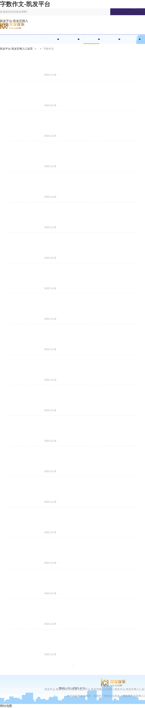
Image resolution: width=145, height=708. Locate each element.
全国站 (51, 39)
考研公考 (132, 39)
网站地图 (6, 705)
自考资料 (91, 39)
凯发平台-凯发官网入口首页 (14, 23)
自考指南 (71, 39)
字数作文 (48, 48)
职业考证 (112, 39)
